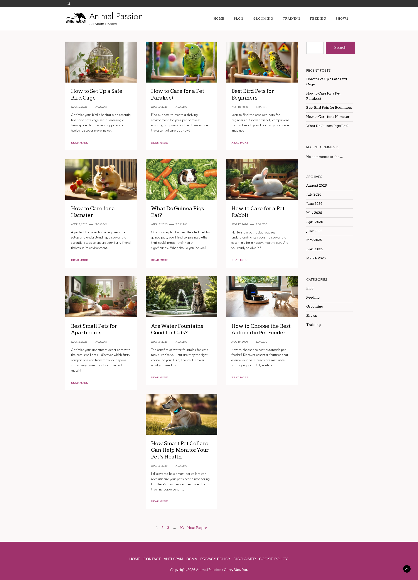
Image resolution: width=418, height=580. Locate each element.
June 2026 (314, 203)
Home (219, 19)
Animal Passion (116, 16)
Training (292, 19)
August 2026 (316, 185)
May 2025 (314, 240)
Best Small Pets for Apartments (94, 329)
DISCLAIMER (245, 559)
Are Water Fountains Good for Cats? (177, 329)
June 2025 (314, 231)
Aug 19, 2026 (79, 106)
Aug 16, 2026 (79, 341)
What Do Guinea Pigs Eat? (327, 126)
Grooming (263, 19)
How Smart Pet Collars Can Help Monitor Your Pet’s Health (180, 450)
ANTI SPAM (173, 559)
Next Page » (197, 528)
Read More (79, 142)
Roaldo (101, 106)
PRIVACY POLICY (215, 559)
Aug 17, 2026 (159, 224)
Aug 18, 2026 (239, 107)
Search (340, 47)
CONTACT (152, 559)
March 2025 (316, 258)
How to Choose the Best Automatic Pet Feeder (261, 329)
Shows (342, 19)
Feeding (318, 19)
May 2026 (314, 213)
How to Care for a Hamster (327, 117)
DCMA (191, 559)
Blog (239, 19)
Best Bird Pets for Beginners (252, 94)
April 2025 (314, 249)
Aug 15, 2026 (239, 341)
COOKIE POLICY (273, 559)
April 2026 (314, 222)
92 (182, 528)
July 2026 (313, 194)
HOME (134, 559)
